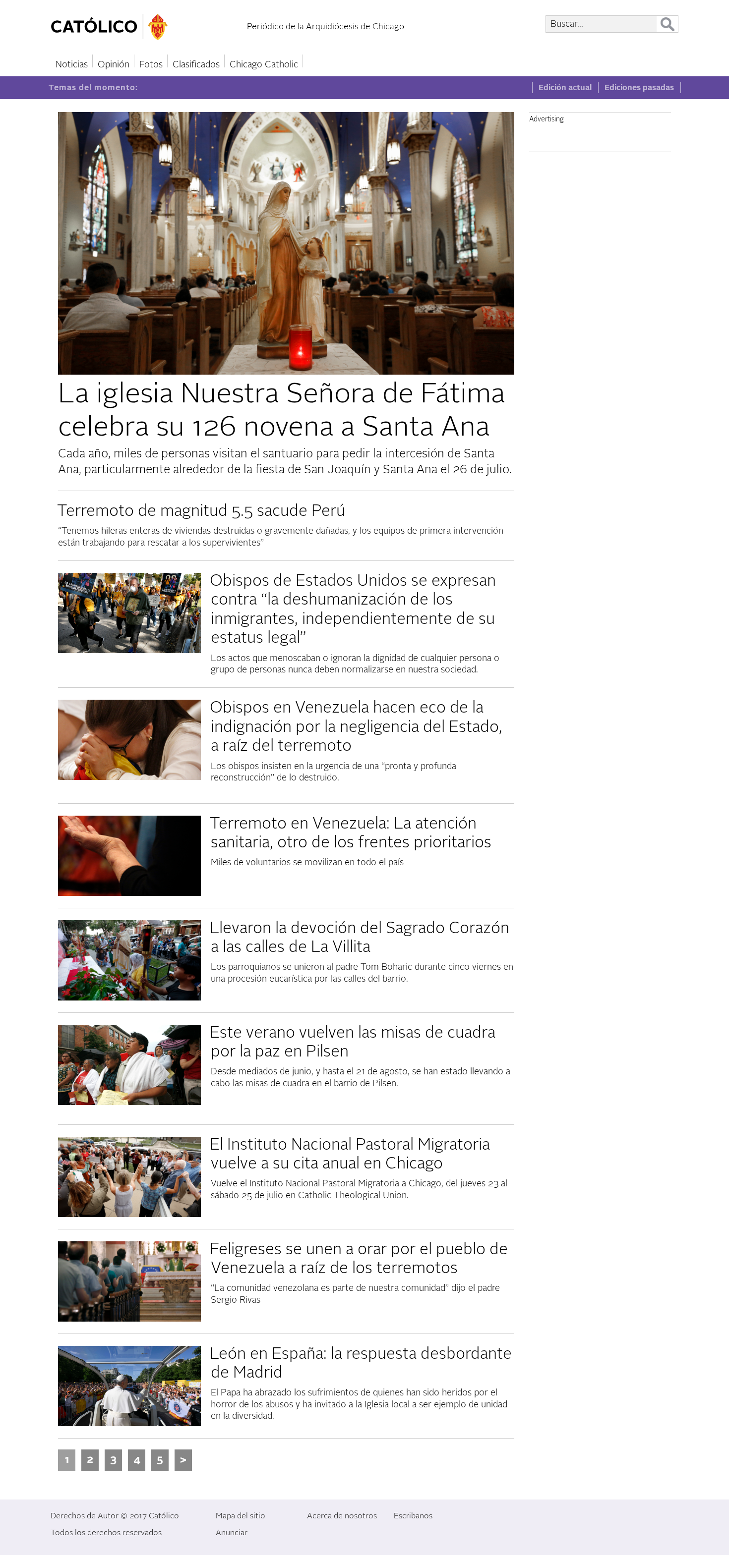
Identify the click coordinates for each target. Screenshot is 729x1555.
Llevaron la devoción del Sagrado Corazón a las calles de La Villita (359, 937)
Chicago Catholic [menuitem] (264, 64)
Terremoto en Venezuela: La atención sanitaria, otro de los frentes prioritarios (350, 833)
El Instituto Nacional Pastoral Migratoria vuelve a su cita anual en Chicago (350, 1154)
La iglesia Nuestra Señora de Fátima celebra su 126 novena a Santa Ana (281, 410)
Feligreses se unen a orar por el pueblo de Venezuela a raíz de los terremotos (359, 1258)
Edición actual (565, 88)
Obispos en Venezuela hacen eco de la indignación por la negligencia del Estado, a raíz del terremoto (356, 726)
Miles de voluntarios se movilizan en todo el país (307, 862)
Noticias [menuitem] (72, 64)
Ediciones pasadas (639, 88)
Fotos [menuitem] (151, 64)
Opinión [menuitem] (113, 64)
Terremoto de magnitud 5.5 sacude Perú (201, 510)
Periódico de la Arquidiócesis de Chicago (325, 26)
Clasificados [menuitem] (196, 64)
